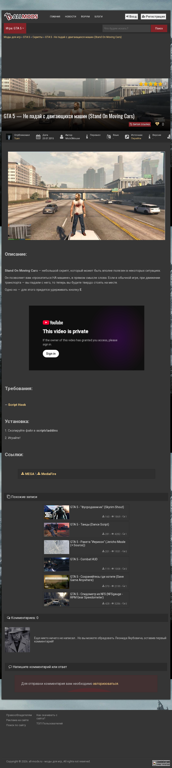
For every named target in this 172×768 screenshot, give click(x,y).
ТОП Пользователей (49, 723)
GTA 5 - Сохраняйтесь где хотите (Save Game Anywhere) (97, 578)
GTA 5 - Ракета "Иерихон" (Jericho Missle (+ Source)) (97, 543)
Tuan (17, 138)
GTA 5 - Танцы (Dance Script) (89, 524)
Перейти (136, 138)
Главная (55, 16)
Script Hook (17, 405)
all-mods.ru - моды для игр (45, 761)
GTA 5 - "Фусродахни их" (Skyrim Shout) (97, 507)
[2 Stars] (145, 84)
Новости (70, 16)
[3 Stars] (150, 84)
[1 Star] (141, 84)
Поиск (159, 28)
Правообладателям (19, 715)
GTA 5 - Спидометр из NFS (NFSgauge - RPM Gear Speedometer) (96, 595)
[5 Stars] (160, 84)
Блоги (99, 16)
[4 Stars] (155, 84)
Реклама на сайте (17, 720)
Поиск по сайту (16, 725)
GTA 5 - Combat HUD (84, 559)
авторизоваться (105, 684)
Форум (85, 16)
